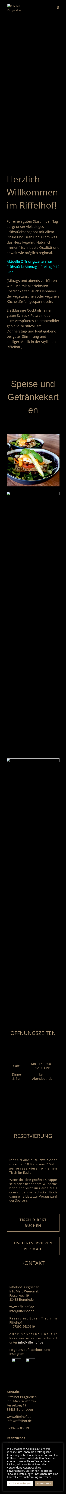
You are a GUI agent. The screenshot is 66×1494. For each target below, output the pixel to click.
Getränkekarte (36, 526)
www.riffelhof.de (19, 1416)
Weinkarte (36, 792)
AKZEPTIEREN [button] (44, 1483)
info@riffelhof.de (30, 1342)
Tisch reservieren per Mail (33, 1246)
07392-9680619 (18, 1428)
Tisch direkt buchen (33, 1222)
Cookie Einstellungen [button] (20, 1483)
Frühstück (36, 458)
